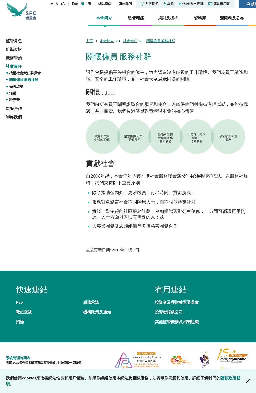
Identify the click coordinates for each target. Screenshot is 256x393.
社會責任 (14, 66)
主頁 (89, 41)
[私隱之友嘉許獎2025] (136, 359)
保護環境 (17, 86)
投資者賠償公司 (169, 311)
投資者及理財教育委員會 (177, 302)
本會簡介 (107, 41)
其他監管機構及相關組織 (177, 321)
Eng (75, 4)
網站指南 (105, 4)
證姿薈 (15, 99)
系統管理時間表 (18, 358)
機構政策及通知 (97, 311)
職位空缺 (24, 311)
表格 (171, 4)
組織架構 (14, 49)
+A (62, 4)
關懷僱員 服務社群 (24, 79)
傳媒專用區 (222, 4)
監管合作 (14, 108)
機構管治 (14, 57)
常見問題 (152, 4)
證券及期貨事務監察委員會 (31, 10)
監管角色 (14, 40)
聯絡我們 (125, 4)
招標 (20, 321)
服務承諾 (91, 302)
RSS (19, 302)
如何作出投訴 (194, 4)
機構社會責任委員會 (25, 73)
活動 (13, 93)
